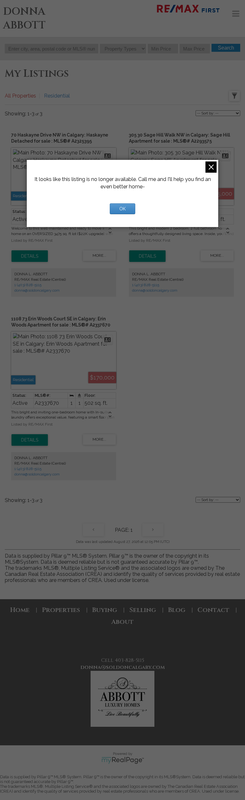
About (122, 621)
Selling (142, 610)
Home (20, 610)
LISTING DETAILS (29, 256)
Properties (61, 610)
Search (226, 48)
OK (122, 208)
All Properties (20, 96)
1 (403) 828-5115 (27, 285)
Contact (213, 610)
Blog (176, 610)
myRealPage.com (122, 760)
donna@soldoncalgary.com (37, 290)
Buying (104, 610)
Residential (57, 96)
